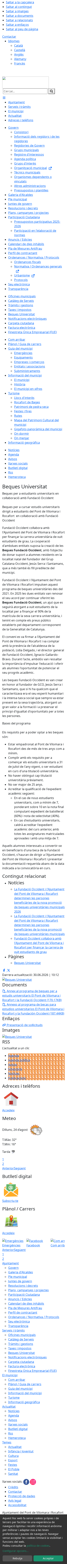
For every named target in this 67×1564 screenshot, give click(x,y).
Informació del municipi (25, 1393)
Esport (12, 1460)
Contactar (9, 37)
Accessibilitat (17, 1505)
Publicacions (17, 1078)
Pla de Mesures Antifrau (25, 1308)
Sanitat (13, 1474)
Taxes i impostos (19, 1348)
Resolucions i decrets (23, 1286)
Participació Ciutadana (24, 1295)
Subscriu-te (10, 1201)
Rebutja (17, 1558)
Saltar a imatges (17, 11)
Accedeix (8, 1110)
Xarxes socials (18, 1424)
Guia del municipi (20, 1389)
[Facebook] (26, 1481)
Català (18, 45)
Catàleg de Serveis (21, 1339)
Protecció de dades (21, 1496)
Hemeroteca (17, 1438)
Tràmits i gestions (20, 1344)
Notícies (14, 1073)
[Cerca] (51, 91)
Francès (19, 63)
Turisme (14, 1398)
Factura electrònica (21, 1366)
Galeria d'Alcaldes (20, 1272)
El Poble (13, 1469)
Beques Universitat (21, 1353)
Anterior (8, 1168)
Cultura (13, 1456)
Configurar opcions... (16, 1551)
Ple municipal (17, 1277)
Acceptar (48, 1558)
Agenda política (19, 1060)
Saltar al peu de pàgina (22, 29)
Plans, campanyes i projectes (28, 1290)
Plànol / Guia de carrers (24, 1384)
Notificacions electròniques (27, 1357)
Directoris (15, 1069)
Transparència (18, 1326)
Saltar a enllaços (17, 25)
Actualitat (9, 1406)
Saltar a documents (19, 16)
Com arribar (16, 1380)
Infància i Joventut (21, 1451)
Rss (10, 1433)
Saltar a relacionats (19, 20)
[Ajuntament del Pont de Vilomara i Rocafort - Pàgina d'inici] (25, 82)
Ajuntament (10, 1263)
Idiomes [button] (14, 41)
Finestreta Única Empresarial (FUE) (32, 1371)
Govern (13, 1268)
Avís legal (14, 1501)
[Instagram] (33, 1481)
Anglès (19, 54)
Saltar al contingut (19, 7)
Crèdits (13, 1487)
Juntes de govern (20, 1281)
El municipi (9, 1375)
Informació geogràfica (24, 1402)
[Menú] (4, 98)
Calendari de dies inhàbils (26, 1303)
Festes (12, 1465)
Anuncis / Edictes (20, 1299)
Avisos (12, 1065)
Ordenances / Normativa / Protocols (33, 1317)
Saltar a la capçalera (20, 2)
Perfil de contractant (22, 1312)
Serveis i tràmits (13, 1330)
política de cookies (38, 1545)
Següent (20, 1168)
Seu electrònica (19, 1321)
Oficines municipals (22, 1335)
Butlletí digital (18, 1429)
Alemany (20, 59)
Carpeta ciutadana (21, 1362)
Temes (6, 1442)
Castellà (19, 50)
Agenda (13, 1056)
